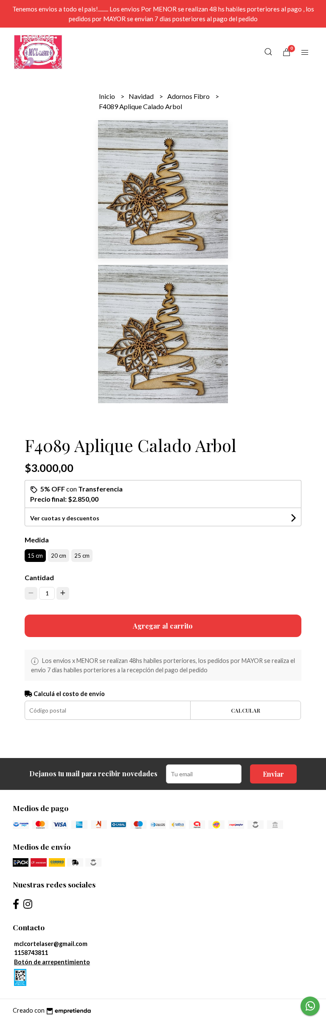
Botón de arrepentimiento (52, 962)
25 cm (82, 555)
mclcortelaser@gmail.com (50, 943)
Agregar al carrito (163, 625)
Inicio (107, 96)
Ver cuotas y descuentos (64, 518)
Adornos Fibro (189, 96)
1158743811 (31, 952)
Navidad (142, 96)
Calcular (245, 710)
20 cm (58, 555)
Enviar (273, 773)
